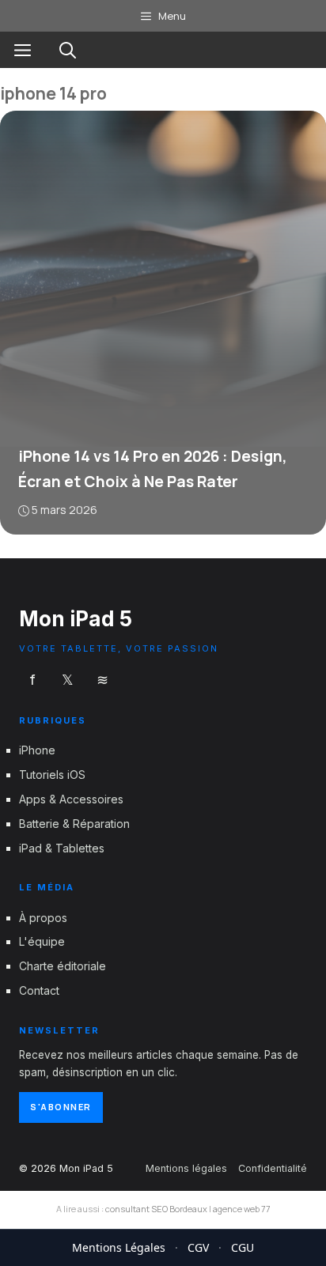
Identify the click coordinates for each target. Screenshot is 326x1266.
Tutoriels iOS (52, 774)
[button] (67, 50)
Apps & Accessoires (71, 799)
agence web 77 (242, 1209)
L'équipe (42, 941)
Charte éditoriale (62, 966)
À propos (43, 917)
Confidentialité (272, 1167)
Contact (39, 990)
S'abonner (61, 1107)
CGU (242, 1247)
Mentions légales (186, 1167)
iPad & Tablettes (61, 847)
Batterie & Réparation (74, 823)
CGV (198, 1247)
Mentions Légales (118, 1247)
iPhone (37, 750)
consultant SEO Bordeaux (156, 1209)
